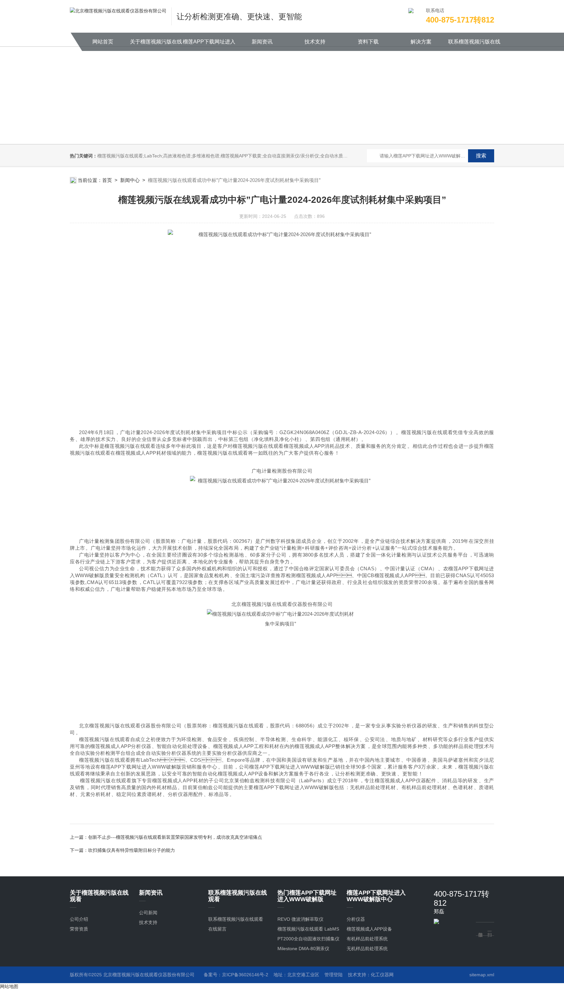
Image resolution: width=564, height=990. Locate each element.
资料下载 (368, 41)
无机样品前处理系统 (367, 948)
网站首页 (102, 41)
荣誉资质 (79, 929)
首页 (107, 180)
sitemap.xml (481, 974)
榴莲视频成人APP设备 (369, 929)
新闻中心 (130, 180)
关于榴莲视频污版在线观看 (156, 45)
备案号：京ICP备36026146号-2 (236, 974)
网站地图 (9, 986)
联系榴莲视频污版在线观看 (474, 45)
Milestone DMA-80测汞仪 (303, 948)
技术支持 (315, 41)
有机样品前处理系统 (367, 938)
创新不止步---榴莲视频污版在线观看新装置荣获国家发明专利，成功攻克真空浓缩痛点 (175, 837)
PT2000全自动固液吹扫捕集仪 (308, 938)
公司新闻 (148, 912)
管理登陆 (333, 974)
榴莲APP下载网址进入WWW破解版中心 (209, 45)
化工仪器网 (382, 974)
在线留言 (217, 929)
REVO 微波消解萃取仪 (300, 919)
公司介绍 (79, 919)
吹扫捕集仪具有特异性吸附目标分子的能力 (131, 850)
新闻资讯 (262, 41)
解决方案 (421, 41)
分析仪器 (356, 919)
